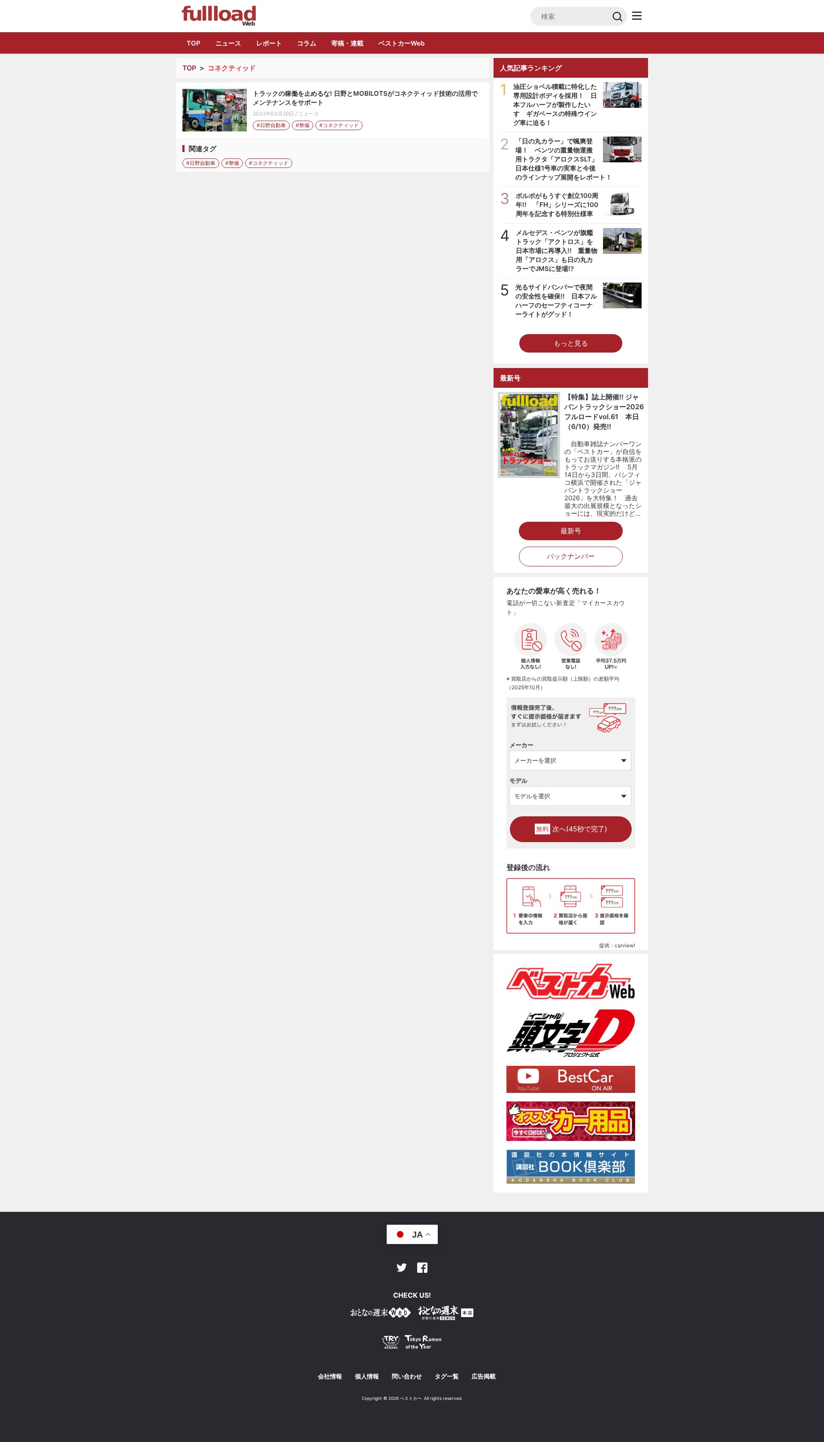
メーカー (521, 744)
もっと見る (571, 343)
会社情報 (330, 1376)
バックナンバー (571, 556)
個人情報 (367, 1376)
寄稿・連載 (347, 43)
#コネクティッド (339, 125)
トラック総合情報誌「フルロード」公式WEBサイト (218, 16)
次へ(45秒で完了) (571, 828)
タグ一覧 (447, 1376)
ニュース (228, 43)
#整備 (302, 125)
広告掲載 (484, 1376)
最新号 (570, 530)
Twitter (402, 1267)
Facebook (422, 1268)
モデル (518, 780)
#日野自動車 (271, 125)
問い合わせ (407, 1376)
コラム (306, 43)
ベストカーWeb (401, 43)
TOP (193, 43)
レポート (269, 43)
